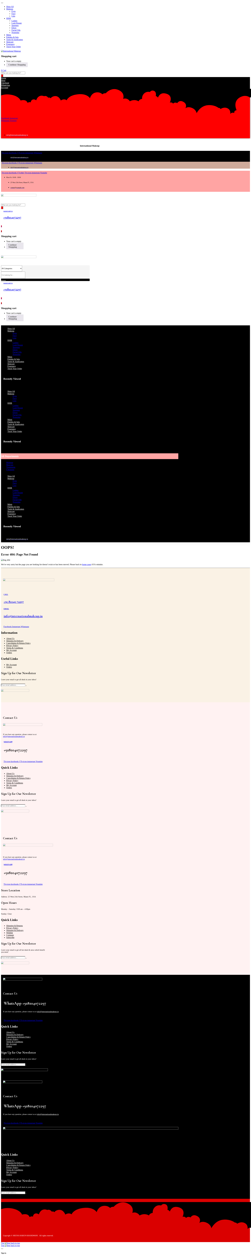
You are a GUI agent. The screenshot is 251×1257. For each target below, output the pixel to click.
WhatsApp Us (8, 211)
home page (86, 564)
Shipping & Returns (14, 926)
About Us (10, 638)
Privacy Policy (12, 645)
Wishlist (9, 933)
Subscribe (10, 937)
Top (3, 1243)
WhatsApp (8, 742)
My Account (11, 650)
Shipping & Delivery (15, 641)
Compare (10, 935)
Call (6, 594)
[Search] (2, 75)
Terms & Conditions (14, 648)
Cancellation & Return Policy (18, 643)
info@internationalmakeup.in (23, 616)
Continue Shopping (17, 65)
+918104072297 (12, 217)
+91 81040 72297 (14, 602)
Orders (9, 653)
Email (6, 609)
